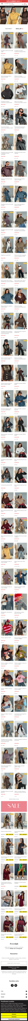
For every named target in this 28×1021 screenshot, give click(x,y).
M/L (2, 55)
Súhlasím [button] (14, 1014)
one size (15, 234)
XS (17, 106)
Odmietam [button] (14, 1016)
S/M (3, 55)
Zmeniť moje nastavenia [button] (14, 1019)
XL (4, 413)
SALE (14, 806)
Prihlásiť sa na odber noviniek (14, 968)
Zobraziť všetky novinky (14, 799)
